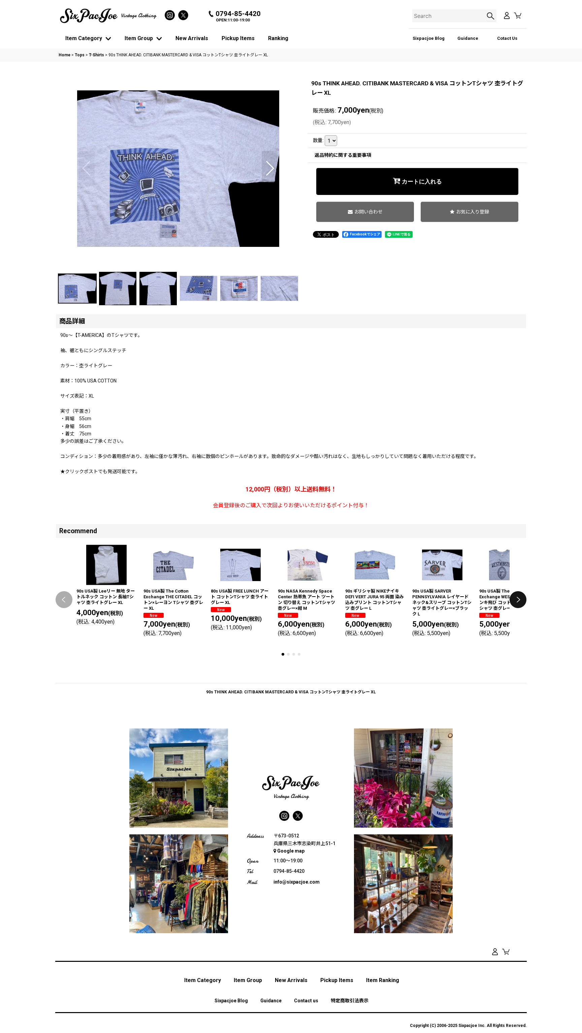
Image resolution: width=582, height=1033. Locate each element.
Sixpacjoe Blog (429, 38)
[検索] (491, 16)
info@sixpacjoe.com (296, 882)
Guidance (467, 38)
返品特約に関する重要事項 (343, 155)
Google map (290, 851)
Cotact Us (507, 38)
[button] (87, 168)
